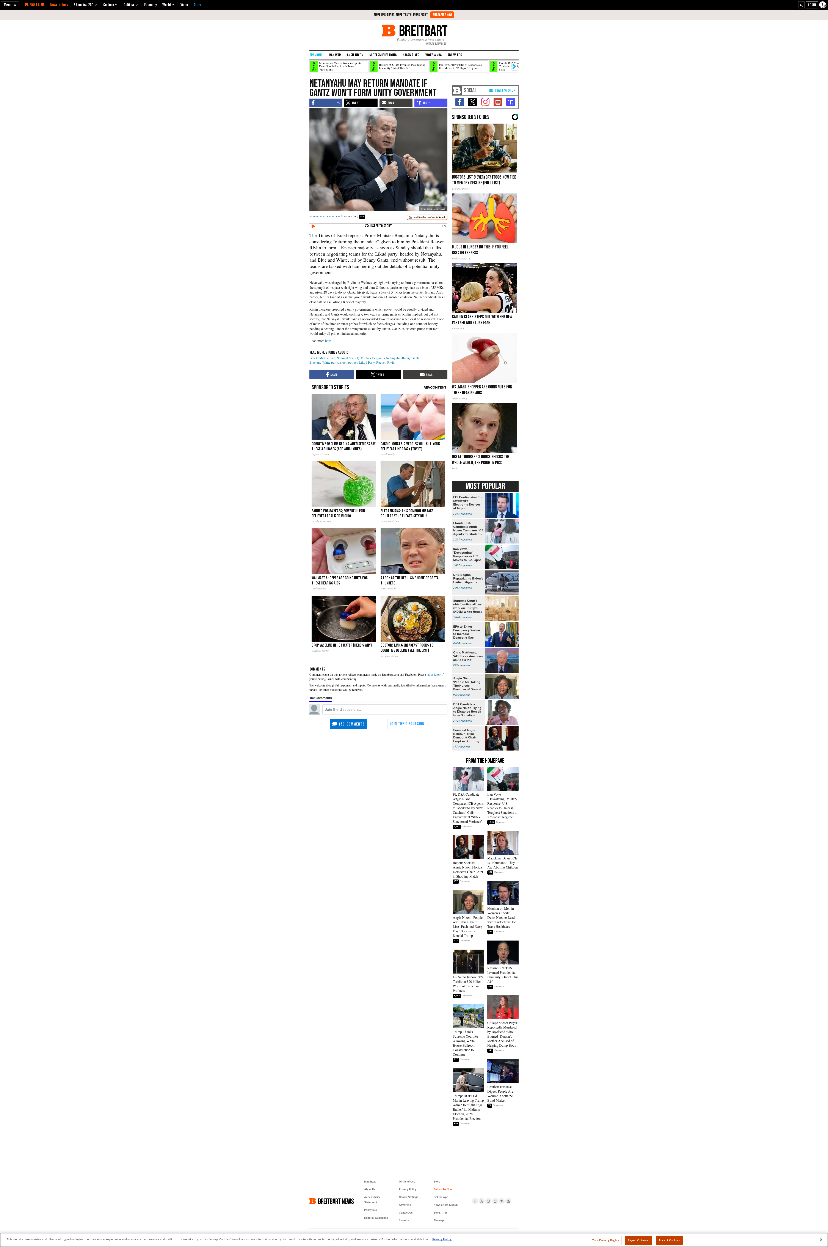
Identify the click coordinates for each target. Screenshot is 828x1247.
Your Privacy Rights (605, 1240)
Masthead (370, 1181)
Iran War (334, 55)
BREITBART (422, 30)
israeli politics (348, 362)
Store (437, 1181)
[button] (10, 5)
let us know (434, 674)
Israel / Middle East (322, 358)
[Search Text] (801, 5)
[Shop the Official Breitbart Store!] (502, 90)
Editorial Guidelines (376, 1217)
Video (184, 5)
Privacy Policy (408, 1189)
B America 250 (84, 5)
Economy (150, 5)
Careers (404, 1220)
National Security (348, 358)
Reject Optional (638, 1240)
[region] (414, 1240)
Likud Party (367, 362)
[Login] (812, 5)
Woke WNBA (433, 55)
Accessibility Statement (372, 1200)
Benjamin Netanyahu (386, 358)
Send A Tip (440, 1212)
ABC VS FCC (455, 55)
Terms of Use (407, 1181)
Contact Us (406, 1212)
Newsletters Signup (446, 1204)
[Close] (821, 1239)
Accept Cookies (669, 1240)
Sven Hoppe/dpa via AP (433, 208)
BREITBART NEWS (336, 1201)
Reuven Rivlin (385, 362)
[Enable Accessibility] (823, 4)
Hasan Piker (411, 55)
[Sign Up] (442, 14)
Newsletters (59, 5)
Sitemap (439, 1220)
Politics (366, 358)
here (328, 340)
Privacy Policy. (442, 1239)
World (166, 5)
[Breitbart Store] (197, 5)
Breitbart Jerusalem (326, 216)
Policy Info (370, 1210)
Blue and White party (323, 362)
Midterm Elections (383, 55)
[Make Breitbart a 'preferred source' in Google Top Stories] (427, 217)
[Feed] (508, 1201)
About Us (370, 1189)
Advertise (405, 1204)
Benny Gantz (411, 358)
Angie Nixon (355, 55)
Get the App (441, 1197)
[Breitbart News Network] (457, 90)
